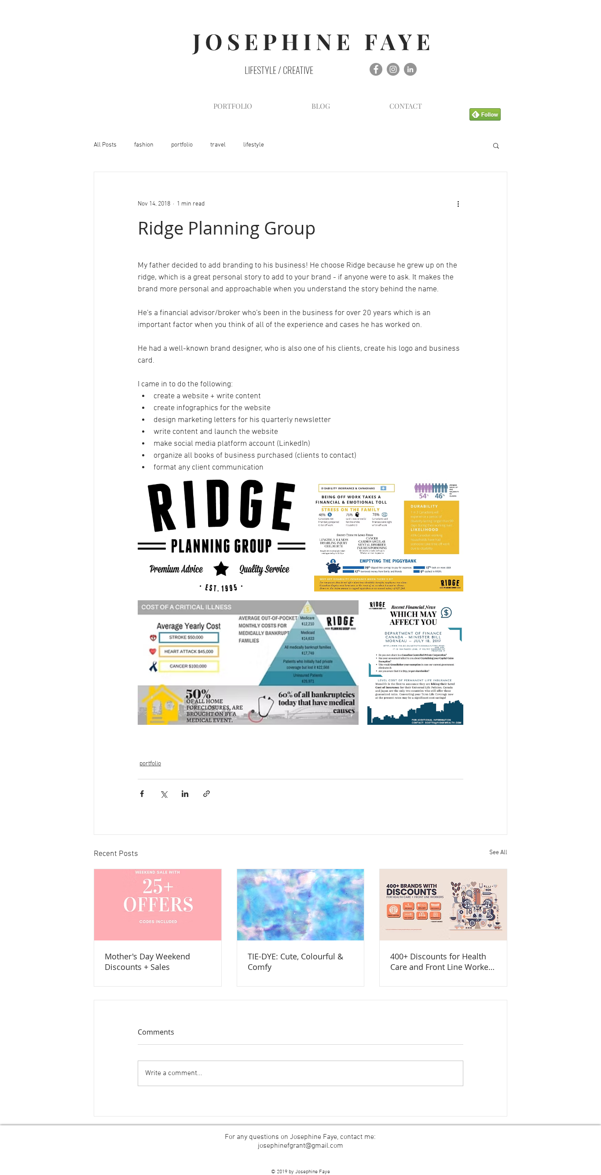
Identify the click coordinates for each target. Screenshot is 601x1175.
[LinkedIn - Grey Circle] (410, 69)
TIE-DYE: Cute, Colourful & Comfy (295, 961)
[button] (496, 145)
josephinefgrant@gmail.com (300, 1146)
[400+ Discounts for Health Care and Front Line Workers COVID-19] (443, 904)
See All (498, 852)
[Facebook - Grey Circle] (376, 69)
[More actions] (458, 203)
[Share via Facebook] (142, 793)
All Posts (105, 145)
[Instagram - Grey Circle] (393, 69)
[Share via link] (206, 793)
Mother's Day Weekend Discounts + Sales (147, 961)
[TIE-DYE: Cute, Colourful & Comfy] (300, 904)
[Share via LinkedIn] (185, 793)
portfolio (182, 145)
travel (218, 145)
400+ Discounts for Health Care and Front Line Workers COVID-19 (442, 961)
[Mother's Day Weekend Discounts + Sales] (157, 904)
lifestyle (253, 145)
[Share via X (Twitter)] (163, 793)
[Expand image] (221, 535)
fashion (144, 145)
